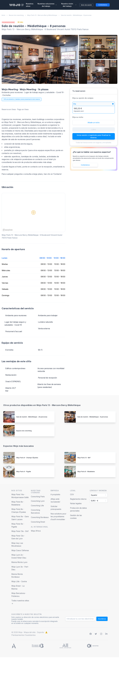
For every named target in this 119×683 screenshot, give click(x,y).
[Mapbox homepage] (7, 230)
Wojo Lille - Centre (19, 581)
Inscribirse (102, 619)
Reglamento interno (78, 499)
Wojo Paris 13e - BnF (20, 531)
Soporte (40, 632)
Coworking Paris (38, 496)
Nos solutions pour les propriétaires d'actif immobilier (58, 517)
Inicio (3, 15)
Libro (93, 129)
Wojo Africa (36, 531)
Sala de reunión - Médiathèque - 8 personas (92, 417)
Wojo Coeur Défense (20, 550)
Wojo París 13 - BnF (84, 458)
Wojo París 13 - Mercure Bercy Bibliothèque (42, 15)
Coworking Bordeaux (40, 517)
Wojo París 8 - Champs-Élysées (27, 458)
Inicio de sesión (86, 5)
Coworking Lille (37, 505)
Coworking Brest (38, 522)
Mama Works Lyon (19, 562)
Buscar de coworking (16, 15)
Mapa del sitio (30, 632)
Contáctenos (85, 165)
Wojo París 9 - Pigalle (23, 471)
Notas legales (76, 503)
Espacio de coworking (24, 431)
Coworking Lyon (38, 501)
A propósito (55, 494)
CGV (72, 494)
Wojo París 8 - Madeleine (86, 471)
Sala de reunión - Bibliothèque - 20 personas (31, 417)
